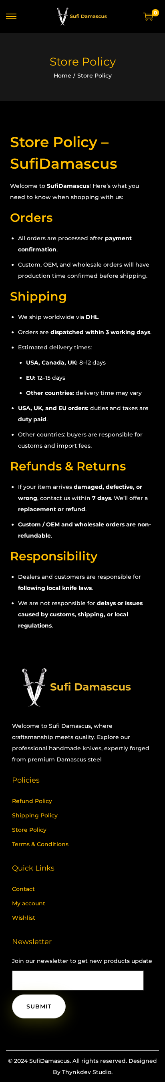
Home (62, 75)
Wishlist (23, 917)
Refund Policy (32, 801)
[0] (148, 16)
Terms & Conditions (40, 844)
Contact (23, 889)
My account (28, 903)
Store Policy (29, 829)
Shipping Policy (35, 815)
